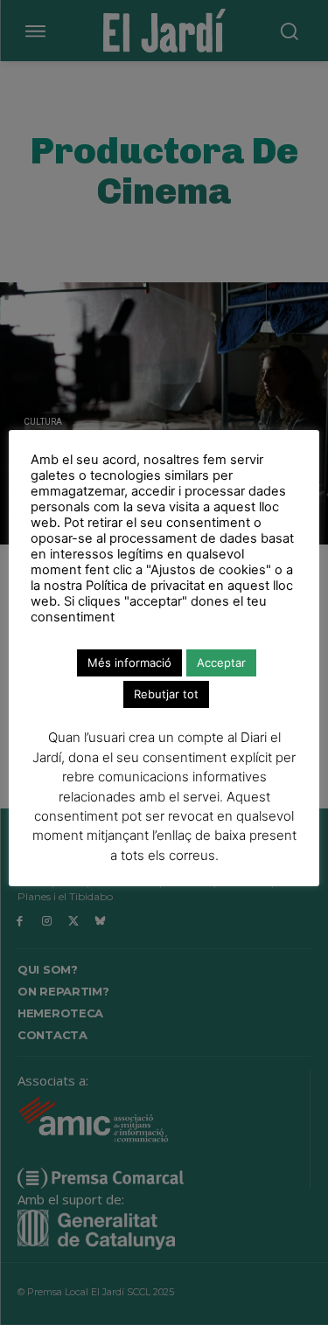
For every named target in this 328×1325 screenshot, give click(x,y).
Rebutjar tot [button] (166, 694)
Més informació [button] (129, 662)
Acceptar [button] (221, 662)
